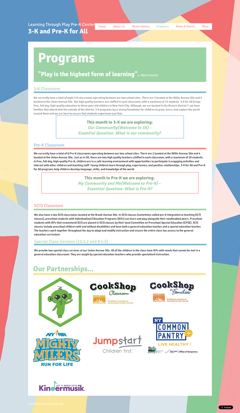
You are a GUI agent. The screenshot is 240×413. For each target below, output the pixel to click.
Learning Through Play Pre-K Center (62, 24)
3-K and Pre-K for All (59, 31)
